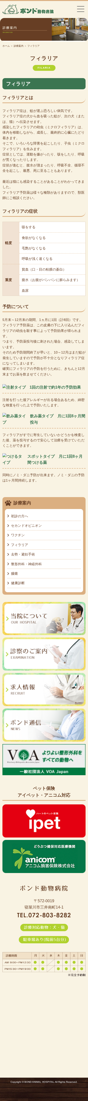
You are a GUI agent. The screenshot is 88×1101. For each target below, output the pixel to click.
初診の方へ (19, 516)
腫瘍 (14, 573)
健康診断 (18, 583)
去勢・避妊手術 (23, 554)
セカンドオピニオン (26, 526)
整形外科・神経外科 (26, 564)
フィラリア (19, 545)
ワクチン (18, 535)
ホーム (6, 46)
